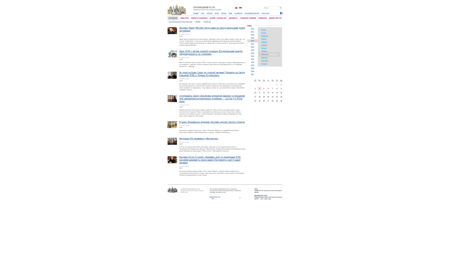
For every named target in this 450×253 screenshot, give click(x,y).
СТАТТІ (202, 13)
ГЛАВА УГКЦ (184, 18)
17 (255, 97)
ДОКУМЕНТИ (238, 13)
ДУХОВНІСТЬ (233, 18)
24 (255, 101)
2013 (252, 56)
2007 (252, 74)
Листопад (264, 61)
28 (272, 101)
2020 (252, 35)
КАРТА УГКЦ (265, 13)
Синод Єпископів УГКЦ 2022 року (180, 22)
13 (268, 93)
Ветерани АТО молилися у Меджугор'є (198, 138)
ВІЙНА (198, 22)
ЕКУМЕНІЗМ (262, 18)
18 (259, 97)
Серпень (264, 51)
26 (264, 101)
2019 (252, 38)
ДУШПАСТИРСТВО (275, 18)
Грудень (264, 64)
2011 (252, 62)
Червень (264, 45)
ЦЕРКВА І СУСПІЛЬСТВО (218, 18)
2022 (252, 29)
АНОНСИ (223, 13)
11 (259, 93)
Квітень (264, 39)
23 (281, 97)
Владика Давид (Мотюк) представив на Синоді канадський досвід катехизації (212, 29)
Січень (263, 30)
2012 (252, 59)
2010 (252, 65)
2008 (252, 71)
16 (281, 93)
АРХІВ (230, 13)
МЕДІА (217, 13)
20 (268, 97)
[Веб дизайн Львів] (240, 198)
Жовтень (264, 58)
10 (255, 93)
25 (259, 101)
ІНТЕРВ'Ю (210, 13)
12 (264, 93)
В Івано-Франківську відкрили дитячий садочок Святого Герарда (212, 122)
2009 (252, 68)
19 (264, 97)
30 (281, 101)
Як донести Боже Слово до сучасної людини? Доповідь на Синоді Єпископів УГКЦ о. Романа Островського (212, 74)
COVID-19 (207, 22)
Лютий (263, 33)
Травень (264, 42)
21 (272, 97)
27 (268, 101)
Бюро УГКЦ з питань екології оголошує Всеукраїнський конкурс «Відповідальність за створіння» (211, 53)
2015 (252, 50)
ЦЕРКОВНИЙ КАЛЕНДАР (252, 13)
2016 (252, 47)
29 (277, 101)
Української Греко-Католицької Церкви (207, 8)
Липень (263, 48)
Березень (264, 36)
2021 (252, 32)
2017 (252, 44)
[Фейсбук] (281, 13)
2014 (252, 53)
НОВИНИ (195, 13)
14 (272, 93)
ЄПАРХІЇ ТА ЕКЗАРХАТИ (199, 18)
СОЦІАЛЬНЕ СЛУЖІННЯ (248, 18)
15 (277, 93)
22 (277, 97)
